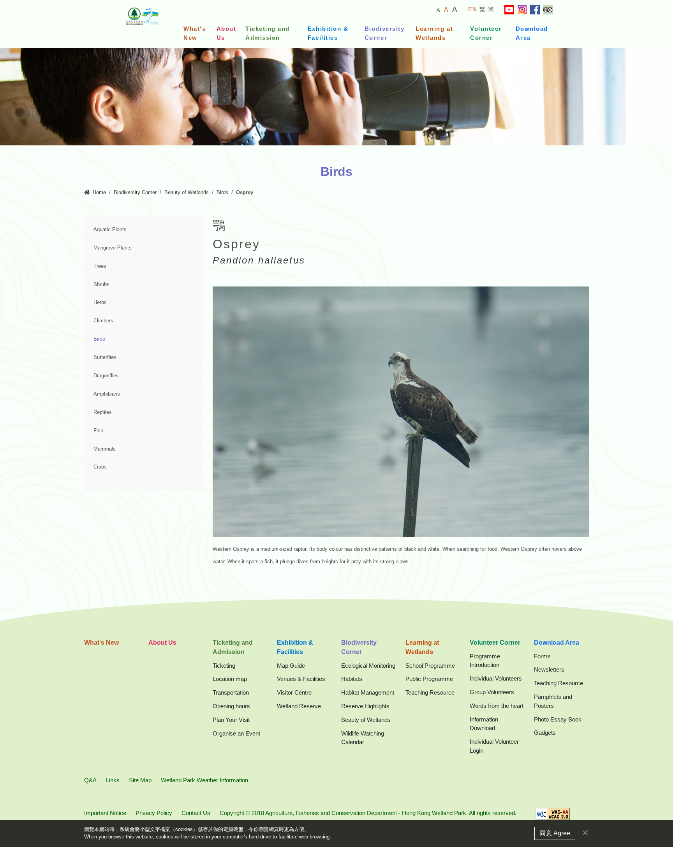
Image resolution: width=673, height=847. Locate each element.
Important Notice (105, 813)
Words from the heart (496, 705)
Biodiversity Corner (384, 33)
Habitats (351, 678)
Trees (99, 266)
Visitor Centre (294, 692)
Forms (542, 656)
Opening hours (231, 706)
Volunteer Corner (486, 33)
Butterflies (104, 357)
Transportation (231, 692)
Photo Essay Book (557, 719)
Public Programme (429, 678)
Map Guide (291, 665)
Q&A (90, 780)
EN (472, 9)
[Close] (585, 832)
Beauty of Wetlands (186, 192)
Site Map (140, 780)
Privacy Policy (154, 813)
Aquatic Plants (110, 229)
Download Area (532, 33)
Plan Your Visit (231, 719)
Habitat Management (367, 692)
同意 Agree (554, 833)
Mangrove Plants (112, 248)
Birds (222, 192)
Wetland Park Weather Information (204, 780)
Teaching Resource (430, 692)
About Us (226, 33)
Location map (230, 678)
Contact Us (195, 813)
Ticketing (224, 665)
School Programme (430, 665)
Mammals (104, 449)
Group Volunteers (492, 692)
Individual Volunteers (496, 678)
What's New (194, 33)
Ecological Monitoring (368, 665)
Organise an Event (236, 733)
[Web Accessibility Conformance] (553, 816)
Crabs (100, 467)
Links (113, 780)
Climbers (103, 321)
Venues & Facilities (301, 678)
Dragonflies (106, 375)
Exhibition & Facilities (328, 33)
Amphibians (106, 394)
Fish (98, 430)
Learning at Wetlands (434, 33)
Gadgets (545, 732)
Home (99, 192)
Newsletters (549, 669)
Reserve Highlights (365, 706)
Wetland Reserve (299, 706)
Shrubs (101, 284)
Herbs (100, 302)
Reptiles (102, 412)
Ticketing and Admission (267, 33)
